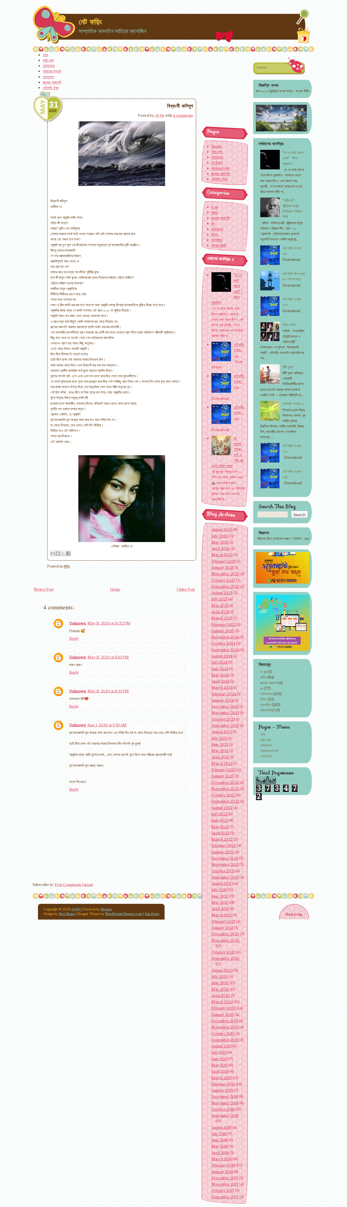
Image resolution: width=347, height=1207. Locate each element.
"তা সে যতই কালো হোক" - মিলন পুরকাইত (293, 158)
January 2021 (222, 927)
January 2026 (222, 567)
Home (115, 589)
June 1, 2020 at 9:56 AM (107, 725)
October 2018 (222, 1109)
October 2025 (223, 580)
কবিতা (66, 566)
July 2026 (219, 536)
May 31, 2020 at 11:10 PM (108, 657)
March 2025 (222, 618)
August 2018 (221, 1127)
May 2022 (220, 826)
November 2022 (225, 788)
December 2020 (225, 934)
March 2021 (221, 915)
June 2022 (220, 820)
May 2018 (219, 1146)
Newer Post (44, 589)
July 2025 (219, 599)
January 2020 (222, 1014)
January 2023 (222, 776)
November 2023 (225, 712)
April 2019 (220, 1071)
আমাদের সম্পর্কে (52, 71)
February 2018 (223, 1165)
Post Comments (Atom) (74, 884)
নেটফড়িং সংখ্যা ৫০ (293, 403)
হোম (45, 54)
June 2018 (219, 1140)
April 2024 (220, 681)
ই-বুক (263, 671)
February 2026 (223, 561)
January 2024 (222, 700)
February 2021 (223, 921)
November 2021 (225, 864)
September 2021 (225, 877)
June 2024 (220, 668)
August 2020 (222, 970)
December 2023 (225, 706)
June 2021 (219, 896)
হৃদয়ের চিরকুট (267, 710)
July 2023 (219, 738)
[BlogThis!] (58, 553)
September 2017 (225, 1197)
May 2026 (220, 542)
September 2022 (225, 801)
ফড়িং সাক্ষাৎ (289, 324)
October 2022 (223, 795)
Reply (74, 638)
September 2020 (225, 958)
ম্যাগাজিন (265, 704)
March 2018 (221, 1159)
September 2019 (225, 1039)
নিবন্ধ (263, 699)
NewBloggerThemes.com (123, 914)
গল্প (262, 688)
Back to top (294, 914)
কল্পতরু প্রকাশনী (52, 82)
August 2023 (221, 731)
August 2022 (221, 807)
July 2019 (219, 1052)
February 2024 (223, 694)
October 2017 (222, 1190)
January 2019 (222, 1090)
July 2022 (219, 814)
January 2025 (222, 630)
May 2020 (220, 989)
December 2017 (224, 1178)
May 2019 (219, 1065)
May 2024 (220, 675)
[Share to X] (63, 553)
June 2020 (220, 982)
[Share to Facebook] (68, 553)
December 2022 (225, 782)
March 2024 (222, 687)
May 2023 (220, 750)
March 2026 (222, 554)
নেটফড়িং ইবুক (51, 87)
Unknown (77, 623)
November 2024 (225, 637)
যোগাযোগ (48, 76)
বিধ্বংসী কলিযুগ (180, 106)
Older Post (186, 589)
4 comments (183, 115)
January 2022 (222, 852)
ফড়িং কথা (48, 60)
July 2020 (219, 976)
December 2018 (224, 1096)
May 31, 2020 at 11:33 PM (108, 691)
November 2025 (225, 573)
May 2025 (220, 605)
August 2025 (221, 592)
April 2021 (220, 908)
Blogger (106, 909)
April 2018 (220, 1152)
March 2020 (222, 1001)
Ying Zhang (67, 914)
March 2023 (221, 763)
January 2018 (222, 1171)
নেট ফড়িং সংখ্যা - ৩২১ (239, 350)
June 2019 (219, 1058)
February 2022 (223, 845)
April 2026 (220, 548)
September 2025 (225, 586)
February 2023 (223, 769)
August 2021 (221, 883)
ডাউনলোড (49, 65)
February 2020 (223, 1008)
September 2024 (225, 649)
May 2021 (219, 902)
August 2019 (221, 1046)
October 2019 (222, 1033)
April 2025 (220, 611)
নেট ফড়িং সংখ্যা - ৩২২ (239, 412)
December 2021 (224, 858)
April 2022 (220, 833)
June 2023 (219, 744)
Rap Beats (152, 914)
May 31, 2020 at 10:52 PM (109, 623)
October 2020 (223, 952)
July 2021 (219, 889)
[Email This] (53, 553)
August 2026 (221, 529)
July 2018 (219, 1133)
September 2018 (225, 1115)
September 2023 (225, 725)
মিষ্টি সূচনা (287, 367)
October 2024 (223, 643)
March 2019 (221, 1077)
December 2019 (224, 1020)
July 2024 (219, 662)
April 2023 (220, 757)
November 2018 (225, 1103)
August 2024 (221, 656)
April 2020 (220, 995)
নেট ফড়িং (90, 22)
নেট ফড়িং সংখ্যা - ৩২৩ (239, 381)
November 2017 (225, 1184)
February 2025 (223, 624)
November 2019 (225, 1027)
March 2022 (222, 839)
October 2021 (222, 871)
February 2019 (223, 1084)
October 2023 (223, 719)
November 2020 (225, 940)
